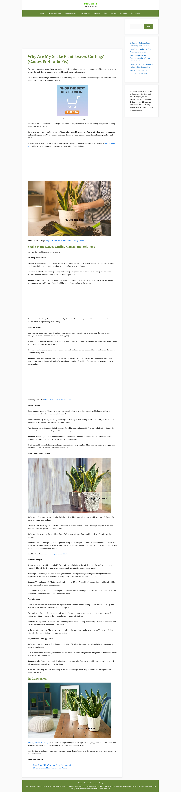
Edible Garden (85, 13)
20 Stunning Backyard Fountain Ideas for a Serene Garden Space (140, 58)
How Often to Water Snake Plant (57, 400)
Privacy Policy (136, 13)
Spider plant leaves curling (38, 742)
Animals (97, 13)
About (113, 13)
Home (42, 13)
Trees (105, 13)
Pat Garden (90, 3)
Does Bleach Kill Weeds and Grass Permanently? (52, 765)
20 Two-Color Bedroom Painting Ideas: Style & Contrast (138, 73)
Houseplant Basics (55, 13)
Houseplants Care (70, 13)
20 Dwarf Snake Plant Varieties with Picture (50, 768)
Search (149, 26)
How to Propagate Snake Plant (55, 554)
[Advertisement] (72, 33)
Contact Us (123, 13)
